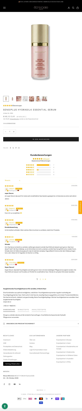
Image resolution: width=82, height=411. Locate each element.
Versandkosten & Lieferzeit (11, 353)
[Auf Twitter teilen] (13, 148)
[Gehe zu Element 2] (12, 99)
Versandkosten (14, 119)
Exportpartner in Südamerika (65, 352)
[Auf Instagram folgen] (9, 384)
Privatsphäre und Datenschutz (12, 346)
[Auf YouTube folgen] (15, 384)
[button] (7, 105)
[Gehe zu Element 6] (38, 99)
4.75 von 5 (46, 159)
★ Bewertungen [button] (80, 207)
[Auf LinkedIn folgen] (20, 384)
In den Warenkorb (41, 139)
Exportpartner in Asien (63, 343)
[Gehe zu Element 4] (25, 99)
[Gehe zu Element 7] (44, 99)
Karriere (32, 343)
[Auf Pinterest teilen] (16, 148)
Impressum (6, 340)
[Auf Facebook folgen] (4, 384)
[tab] (9, 310)
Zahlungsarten (7, 356)
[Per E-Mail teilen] (19, 148)
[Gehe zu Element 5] (31, 99)
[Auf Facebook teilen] (10, 148)
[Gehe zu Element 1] (6, 99)
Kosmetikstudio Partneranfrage (39, 353)
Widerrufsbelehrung (9, 350)
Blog (31, 346)
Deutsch (40, 390)
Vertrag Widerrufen (12, 364)
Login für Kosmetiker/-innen (38, 350)
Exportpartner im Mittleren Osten (67, 355)
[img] (9, 186)
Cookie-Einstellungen (10, 360)
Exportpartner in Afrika (63, 362)
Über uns (32, 340)
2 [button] (40, 279)
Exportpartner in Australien (64, 359)
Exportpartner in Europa (63, 340)
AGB (4, 343)
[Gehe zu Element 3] (19, 99)
